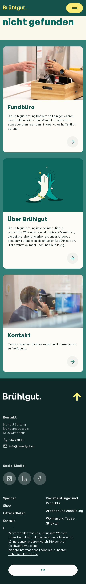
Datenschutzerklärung (23, 554)
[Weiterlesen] (72, 142)
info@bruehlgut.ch (21, 446)
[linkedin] (24, 478)
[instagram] (9, 478)
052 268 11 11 (16, 440)
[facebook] (39, 478)
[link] (43, 99)
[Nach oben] (77, 397)
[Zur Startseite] (15, 8)
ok (43, 570)
